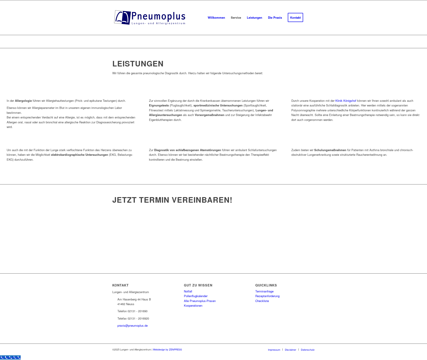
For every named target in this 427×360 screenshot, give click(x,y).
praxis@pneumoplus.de (132, 325)
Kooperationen (193, 305)
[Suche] (310, 17)
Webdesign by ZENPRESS (167, 349)
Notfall (188, 291)
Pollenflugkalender (195, 296)
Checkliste (262, 301)
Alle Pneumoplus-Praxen (200, 301)
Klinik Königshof (345, 100)
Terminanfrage (264, 291)
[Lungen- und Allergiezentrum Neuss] (150, 17)
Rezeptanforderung (267, 296)
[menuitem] (216, 17)
